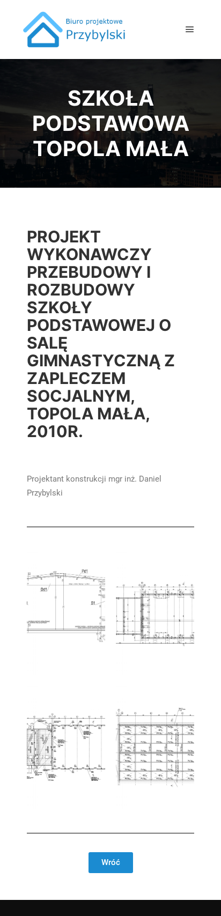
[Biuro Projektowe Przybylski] (75, 29)
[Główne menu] (190, 29)
